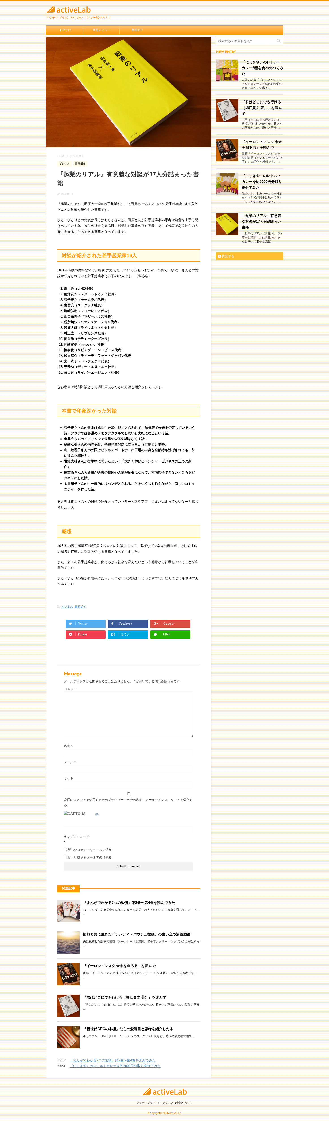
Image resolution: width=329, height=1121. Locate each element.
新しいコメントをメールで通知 (90, 850)
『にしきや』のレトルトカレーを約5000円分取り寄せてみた (115, 1066)
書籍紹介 (137, 30)
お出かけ (65, 30)
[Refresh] (97, 814)
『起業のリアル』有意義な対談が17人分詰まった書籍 (262, 221)
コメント (70, 689)
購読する (227, 256)
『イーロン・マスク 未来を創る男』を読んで (119, 966)
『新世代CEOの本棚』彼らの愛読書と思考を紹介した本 (128, 1029)
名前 (68, 746)
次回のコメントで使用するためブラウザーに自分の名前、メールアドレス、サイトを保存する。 (128, 802)
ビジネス (67, 606)
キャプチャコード (76, 837)
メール (69, 762)
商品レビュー (101, 30)
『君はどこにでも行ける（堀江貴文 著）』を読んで (124, 997)
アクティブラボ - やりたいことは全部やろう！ (164, 1102)
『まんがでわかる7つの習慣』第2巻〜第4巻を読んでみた (129, 903)
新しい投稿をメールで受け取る (90, 857)
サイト (68, 778)
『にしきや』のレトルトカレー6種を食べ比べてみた (262, 68)
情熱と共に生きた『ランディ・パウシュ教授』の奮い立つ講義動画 (136, 934)
